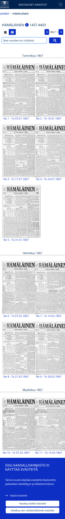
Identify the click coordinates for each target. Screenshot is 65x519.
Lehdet (4, 13)
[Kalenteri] (5, 32)
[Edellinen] (47, 32)
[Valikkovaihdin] (61, 4)
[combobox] (54, 32)
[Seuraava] (61, 32)
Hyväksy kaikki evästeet (32, 503)
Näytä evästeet (18, 495)
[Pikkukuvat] (12, 32)
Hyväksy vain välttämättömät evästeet (32, 510)
